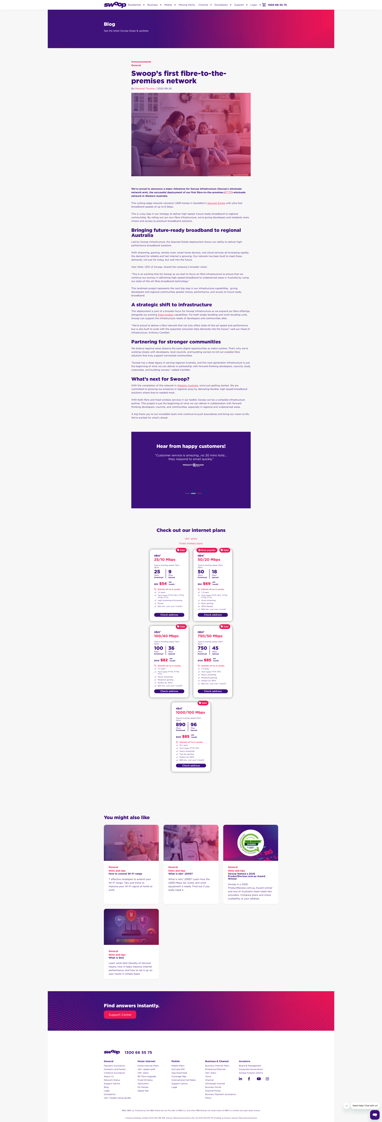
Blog (106, 1087)
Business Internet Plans (217, 1065)
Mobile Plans (177, 1065)
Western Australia (187, 385)
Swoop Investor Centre (251, 1073)
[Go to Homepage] (115, 5)
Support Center (120, 1015)
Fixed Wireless (145, 1080)
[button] (240, 1079)
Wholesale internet (215, 1083)
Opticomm (143, 1083)
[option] (191, 470)
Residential (134, 4)
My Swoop (143, 1087)
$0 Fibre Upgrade (147, 1076)
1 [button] (187, 493)
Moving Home (187, 4)
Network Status (112, 1080)
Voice (208, 1076)
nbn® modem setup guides (117, 1098)
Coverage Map (178, 1076)
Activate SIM (178, 1069)
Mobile (168, 4)
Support (239, 4)
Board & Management (250, 1065)
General (136, 65)
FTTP (228, 192)
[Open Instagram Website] (270, 1079)
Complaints (110, 1094)
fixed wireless (166, 314)
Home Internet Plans (148, 1065)
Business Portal (213, 1087)
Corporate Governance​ (251, 1069)
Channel (203, 4)
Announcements (141, 61)
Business (152, 4)
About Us (109, 1076)
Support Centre (112, 1083)
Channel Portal (213, 1091)
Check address (169, 614)
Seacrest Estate (216, 203)
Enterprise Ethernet (215, 1069)
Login (253, 4)
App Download (179, 1073)
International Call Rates (183, 1080)
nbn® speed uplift (146, 1069)
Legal (107, 1091)
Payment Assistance (114, 1065)
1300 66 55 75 (138, 1052)
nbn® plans (143, 1073)
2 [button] (193, 493)
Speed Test (143, 1091)
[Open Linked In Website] (243, 1079)
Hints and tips (117, 870)
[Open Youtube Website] (261, 1079)
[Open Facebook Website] (252, 1079)
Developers (221, 4)
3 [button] (199, 493)
